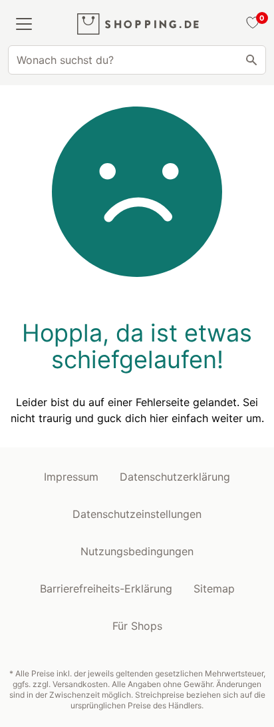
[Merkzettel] (250, 24)
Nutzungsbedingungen (137, 551)
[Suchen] (251, 60)
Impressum (71, 476)
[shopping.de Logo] (138, 24)
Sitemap (214, 588)
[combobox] (137, 60)
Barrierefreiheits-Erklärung (106, 588)
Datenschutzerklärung (175, 476)
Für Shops (137, 625)
